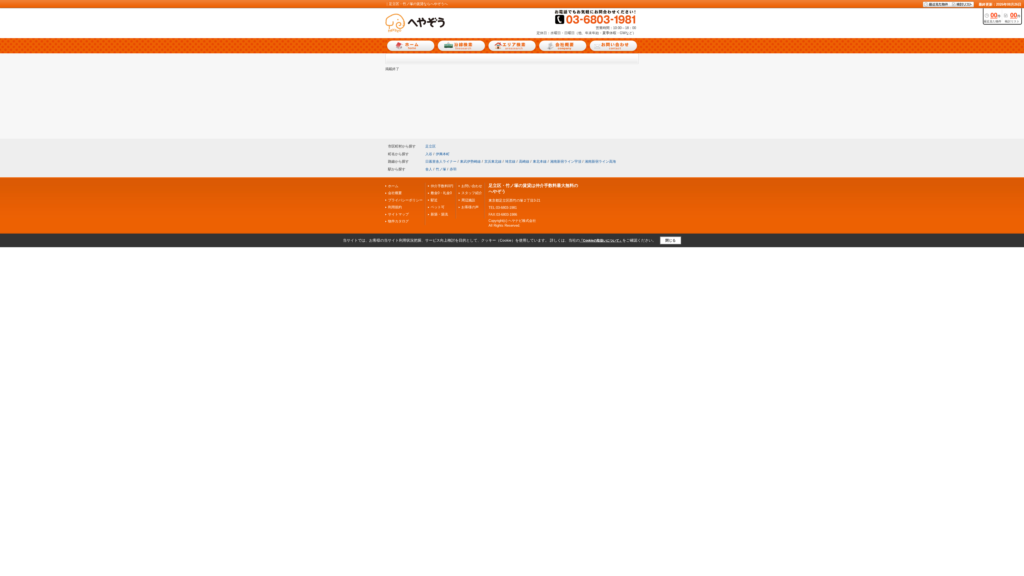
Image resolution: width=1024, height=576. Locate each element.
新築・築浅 (439, 214)
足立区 (430, 146)
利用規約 (395, 207)
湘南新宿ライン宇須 (565, 161)
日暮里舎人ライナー (441, 161)
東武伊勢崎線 (470, 161)
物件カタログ (398, 221)
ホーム (393, 186)
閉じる (670, 240)
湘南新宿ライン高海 (600, 161)
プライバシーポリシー (405, 200)
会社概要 (395, 193)
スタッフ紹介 (471, 193)
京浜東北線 (493, 161)
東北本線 (540, 161)
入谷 (428, 154)
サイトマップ (398, 214)
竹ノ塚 (441, 169)
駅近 (434, 200)
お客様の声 (470, 207)
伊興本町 (443, 154)
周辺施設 (468, 200)
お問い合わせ (471, 186)
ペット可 (438, 207)
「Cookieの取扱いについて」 (601, 240)
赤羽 (453, 169)
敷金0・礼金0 (441, 193)
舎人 (428, 169)
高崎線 (524, 161)
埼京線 (510, 161)
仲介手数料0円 (442, 186)
